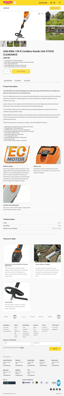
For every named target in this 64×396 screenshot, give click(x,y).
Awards (15, 336)
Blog (15, 333)
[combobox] (15, 2)
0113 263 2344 (55, 327)
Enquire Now (43, 2)
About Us (16, 327)
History (15, 329)
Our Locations (6, 356)
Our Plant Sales (6, 329)
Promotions (25, 331)
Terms (22, 347)
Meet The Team (17, 331)
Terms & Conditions (45, 329)
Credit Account (36, 333)
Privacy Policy (44, 327)
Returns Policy (44, 331)
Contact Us (35, 331)
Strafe (60, 393)
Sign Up (55, 348)
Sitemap (24, 336)
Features (27, 80)
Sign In (34, 329)
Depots (24, 327)
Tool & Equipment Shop (7, 331)
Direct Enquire (54, 329)
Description (8, 80)
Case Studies (25, 329)
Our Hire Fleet (5, 327)
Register (34, 327)
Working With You (26, 333)
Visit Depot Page (6, 365)
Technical (18, 80)
